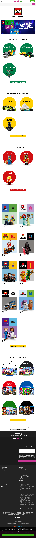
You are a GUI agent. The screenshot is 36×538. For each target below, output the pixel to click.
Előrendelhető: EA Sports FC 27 (25, 484)
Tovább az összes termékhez (18, 82)
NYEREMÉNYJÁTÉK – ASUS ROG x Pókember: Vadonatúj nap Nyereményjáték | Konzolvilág (27, 504)
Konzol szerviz (5, 486)
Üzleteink (3, 470)
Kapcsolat (3, 469)
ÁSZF (3, 476)
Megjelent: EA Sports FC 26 (24, 489)
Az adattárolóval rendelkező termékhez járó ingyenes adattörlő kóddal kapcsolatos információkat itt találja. (18, 508)
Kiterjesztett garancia (5, 477)
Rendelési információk (5, 471)
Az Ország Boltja (5, 480)
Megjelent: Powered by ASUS (25, 488)
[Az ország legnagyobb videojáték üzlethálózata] (18, 1)
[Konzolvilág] (18, 434)
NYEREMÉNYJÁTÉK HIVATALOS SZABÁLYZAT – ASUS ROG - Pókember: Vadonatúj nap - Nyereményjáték (27, 499)
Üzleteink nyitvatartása (6, 484)
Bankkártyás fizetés (5, 474)
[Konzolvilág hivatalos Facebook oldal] (20, 438)
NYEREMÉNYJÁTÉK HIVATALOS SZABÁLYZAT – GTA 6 (27, 501)
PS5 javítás (4, 488)
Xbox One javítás (5, 491)
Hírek (21, 493)
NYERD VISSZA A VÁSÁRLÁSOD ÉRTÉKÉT (26, 495)
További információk (8, 530)
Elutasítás (18, 531)
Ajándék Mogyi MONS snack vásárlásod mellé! (27, 494)
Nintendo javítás (5, 492)
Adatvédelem (4, 475)
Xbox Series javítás (5, 490)
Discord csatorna (5, 481)
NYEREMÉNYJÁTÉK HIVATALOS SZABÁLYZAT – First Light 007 (27, 502)
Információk (4, 467)
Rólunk (3, 468)
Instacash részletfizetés (6, 478)
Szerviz (3, 479)
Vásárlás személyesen (5, 473)
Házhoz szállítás (4, 472)
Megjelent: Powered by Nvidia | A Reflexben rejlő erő (27, 487)
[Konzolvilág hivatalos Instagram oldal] (21, 438)
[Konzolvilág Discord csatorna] (14, 438)
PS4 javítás (4, 489)
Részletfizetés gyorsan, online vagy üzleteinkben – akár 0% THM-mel (25, 497)
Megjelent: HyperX (23, 485)
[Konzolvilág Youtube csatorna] (15, 438)
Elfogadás (18, 534)
